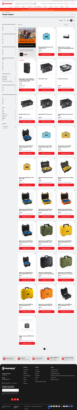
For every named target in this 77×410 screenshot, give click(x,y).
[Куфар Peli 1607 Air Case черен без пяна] (66, 103)
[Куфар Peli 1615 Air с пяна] (27, 103)
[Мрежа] (71, 20)
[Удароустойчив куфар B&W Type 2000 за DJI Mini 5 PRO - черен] (27, 261)
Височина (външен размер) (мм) (8, 24)
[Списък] (74, 20)
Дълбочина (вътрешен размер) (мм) (8, 59)
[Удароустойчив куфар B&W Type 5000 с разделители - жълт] (27, 293)
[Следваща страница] (48, 349)
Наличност (4, 123)
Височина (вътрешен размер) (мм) (9, 33)
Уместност (66, 24)
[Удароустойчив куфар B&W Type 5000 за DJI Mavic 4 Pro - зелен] (27, 198)
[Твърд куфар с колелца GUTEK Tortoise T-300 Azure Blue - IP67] (46, 135)
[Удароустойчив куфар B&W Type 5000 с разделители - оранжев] (46, 293)
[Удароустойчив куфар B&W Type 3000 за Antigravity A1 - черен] (27, 135)
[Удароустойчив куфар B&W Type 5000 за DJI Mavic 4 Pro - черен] (27, 230)
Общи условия (27, 406)
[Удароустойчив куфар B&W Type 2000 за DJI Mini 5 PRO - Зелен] (46, 230)
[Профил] (72, 3)
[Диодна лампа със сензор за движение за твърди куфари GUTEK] (66, 36)
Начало (3, 12)
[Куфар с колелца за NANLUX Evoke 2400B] (27, 325)
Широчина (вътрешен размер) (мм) (9, 94)
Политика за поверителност (36, 406)
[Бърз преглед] (53, 29)
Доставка (12, 0)
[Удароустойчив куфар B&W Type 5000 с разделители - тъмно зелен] (66, 261)
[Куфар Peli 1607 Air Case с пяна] (46, 103)
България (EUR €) (7, 383)
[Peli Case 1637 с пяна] (46, 68)
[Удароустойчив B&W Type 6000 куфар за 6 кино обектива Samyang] (46, 261)
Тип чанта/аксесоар (6, 73)
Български (72, 0)
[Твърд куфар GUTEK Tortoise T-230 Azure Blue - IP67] (46, 36)
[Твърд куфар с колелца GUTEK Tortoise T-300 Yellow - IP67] (66, 135)
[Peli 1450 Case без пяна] (66, 68)
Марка (3, 107)
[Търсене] (35, 3)
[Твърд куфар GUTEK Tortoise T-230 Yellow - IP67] (27, 166)
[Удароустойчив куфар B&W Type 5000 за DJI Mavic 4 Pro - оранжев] (66, 198)
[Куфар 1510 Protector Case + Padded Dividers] (66, 166)
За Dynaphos (4, 0)
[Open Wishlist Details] (70, 3)
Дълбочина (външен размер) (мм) (9, 46)
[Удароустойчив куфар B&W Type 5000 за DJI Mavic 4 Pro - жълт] (46, 198)
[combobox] (26, 3)
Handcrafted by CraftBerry (16, 407)
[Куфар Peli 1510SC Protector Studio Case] (46, 166)
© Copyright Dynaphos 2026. (6, 407)
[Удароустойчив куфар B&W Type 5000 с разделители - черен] (66, 293)
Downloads (8, 0)
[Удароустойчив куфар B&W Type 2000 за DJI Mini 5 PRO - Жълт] (66, 230)
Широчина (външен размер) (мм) (9, 85)
